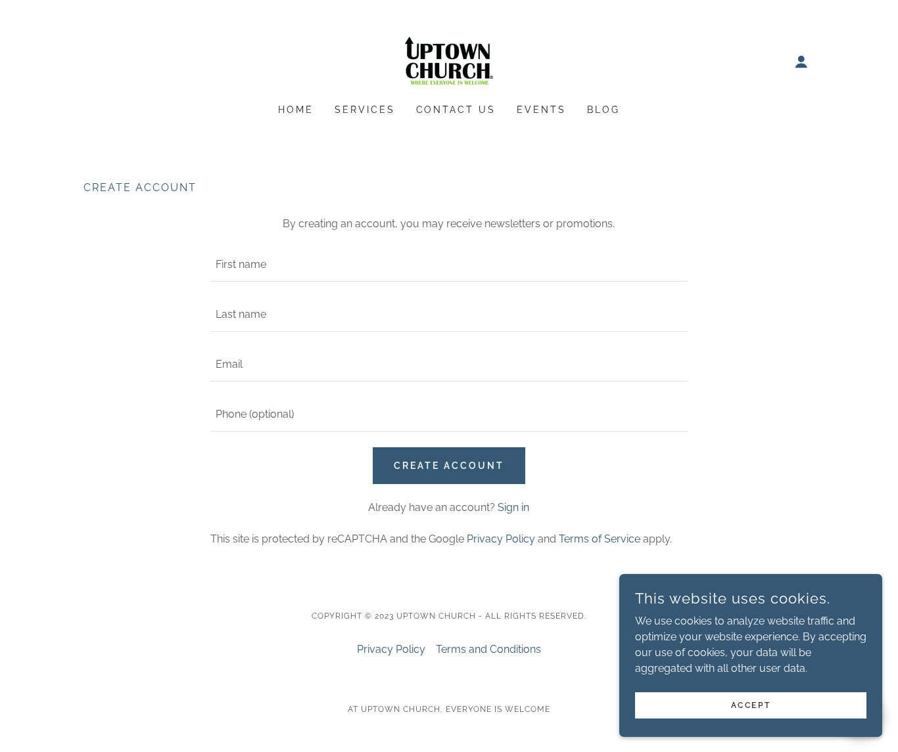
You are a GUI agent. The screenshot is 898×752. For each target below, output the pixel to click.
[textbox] (448, 265)
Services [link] (365, 109)
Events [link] (541, 109)
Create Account (449, 465)
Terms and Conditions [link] (488, 649)
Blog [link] (603, 109)
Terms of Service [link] (599, 539)
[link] (449, 61)
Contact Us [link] (456, 109)
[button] (801, 62)
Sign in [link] (513, 507)
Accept (750, 704)
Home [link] (296, 109)
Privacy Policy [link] (501, 539)
